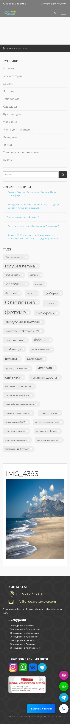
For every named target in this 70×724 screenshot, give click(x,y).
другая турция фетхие (16, 368)
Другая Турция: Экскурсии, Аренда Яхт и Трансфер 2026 (31, 194)
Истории (11, 293)
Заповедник (14, 284)
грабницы (13, 349)
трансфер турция (48, 413)
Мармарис (10, 122)
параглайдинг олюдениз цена (20, 404)
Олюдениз (10, 137)
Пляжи (7, 144)
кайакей (12, 377)
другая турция (34, 359)
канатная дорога (44, 377)
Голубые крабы (12, 275)
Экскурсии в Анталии (22, 640)
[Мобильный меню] (63, 13)
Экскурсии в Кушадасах (24, 636)
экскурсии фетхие (17, 448)
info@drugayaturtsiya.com (36, 601)
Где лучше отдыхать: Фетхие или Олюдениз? (33, 226)
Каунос (30, 293)
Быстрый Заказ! (41, 708)
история (45, 368)
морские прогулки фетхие (18, 386)
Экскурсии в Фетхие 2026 (22, 330)
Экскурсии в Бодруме (23, 644)
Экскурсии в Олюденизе (25, 629)
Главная (11, 48)
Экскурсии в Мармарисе (25, 632)
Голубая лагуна (20, 266)
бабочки (41, 340)
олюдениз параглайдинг (17, 395)
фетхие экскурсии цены (47, 422)
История (8, 91)
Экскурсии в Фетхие (22, 322)
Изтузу (38, 284)
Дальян (34, 275)
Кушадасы (10, 106)
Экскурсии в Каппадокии (25, 647)
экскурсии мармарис (16, 440)
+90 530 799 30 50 (16, 3)
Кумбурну (51, 293)
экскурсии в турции (15, 431)
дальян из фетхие (40, 349)
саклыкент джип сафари (17, 413)
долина (11, 358)
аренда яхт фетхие (14, 340)
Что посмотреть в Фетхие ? (23, 217)
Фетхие (8, 160)
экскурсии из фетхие (46, 431)
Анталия (8, 68)
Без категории (12, 76)
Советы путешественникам (21, 152)
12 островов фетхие (14, 257)
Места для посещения (18, 129)
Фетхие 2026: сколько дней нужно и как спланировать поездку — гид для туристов (32, 237)
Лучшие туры (12, 114)
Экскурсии (45, 313)
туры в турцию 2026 (15, 422)
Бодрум (8, 83)
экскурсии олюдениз (47, 440)
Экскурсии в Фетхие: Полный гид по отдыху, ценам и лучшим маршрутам (33, 206)
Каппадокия (11, 99)
